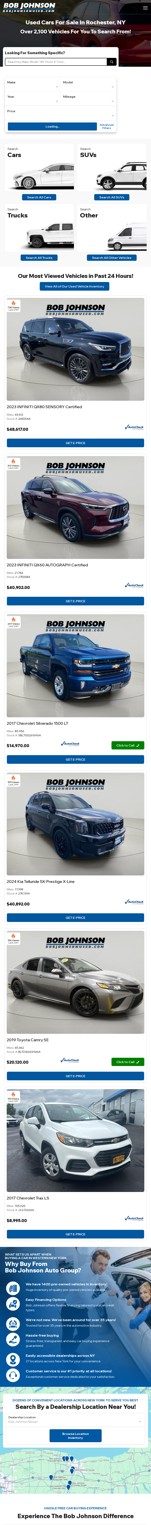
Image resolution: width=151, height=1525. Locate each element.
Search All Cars (39, 197)
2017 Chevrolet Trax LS (28, 1198)
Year (10, 97)
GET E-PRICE (75, 443)
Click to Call (125, 745)
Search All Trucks (39, 258)
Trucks (17, 215)
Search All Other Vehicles (112, 258)
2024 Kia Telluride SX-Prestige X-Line (41, 881)
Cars (14, 155)
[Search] (112, 62)
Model (68, 82)
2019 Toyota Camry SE (28, 1039)
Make (11, 82)
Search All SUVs (111, 197)
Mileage (69, 97)
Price (11, 111)
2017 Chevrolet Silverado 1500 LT (37, 723)
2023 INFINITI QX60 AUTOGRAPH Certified (47, 564)
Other (89, 215)
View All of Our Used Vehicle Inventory (74, 286)
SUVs (88, 155)
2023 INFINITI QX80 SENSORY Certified (44, 406)
